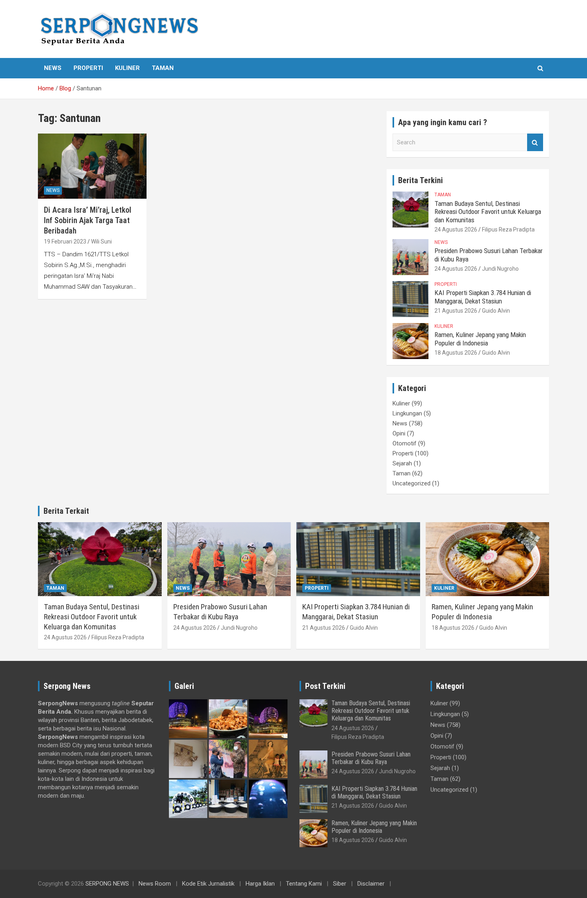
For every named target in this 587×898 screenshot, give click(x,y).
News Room (155, 883)
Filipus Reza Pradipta (508, 229)
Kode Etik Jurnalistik (208, 883)
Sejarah (402, 463)
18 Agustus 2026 (455, 352)
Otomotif (404, 443)
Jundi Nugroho (500, 268)
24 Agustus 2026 (455, 229)
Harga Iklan (260, 883)
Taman (163, 68)
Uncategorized (411, 483)
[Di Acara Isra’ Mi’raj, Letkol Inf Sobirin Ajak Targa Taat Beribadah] (92, 166)
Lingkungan (407, 413)
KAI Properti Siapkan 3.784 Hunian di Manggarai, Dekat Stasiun (482, 297)
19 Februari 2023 (65, 241)
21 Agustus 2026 (455, 310)
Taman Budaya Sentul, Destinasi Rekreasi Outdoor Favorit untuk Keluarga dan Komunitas (487, 212)
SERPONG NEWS (107, 883)
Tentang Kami (304, 883)
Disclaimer (371, 883)
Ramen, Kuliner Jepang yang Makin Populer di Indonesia (480, 339)
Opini (399, 433)
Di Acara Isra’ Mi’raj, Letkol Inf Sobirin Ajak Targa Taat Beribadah (87, 220)
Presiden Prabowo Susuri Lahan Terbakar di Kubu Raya (220, 611)
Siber (339, 883)
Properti (88, 68)
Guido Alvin (496, 310)
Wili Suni (101, 241)
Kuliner (127, 68)
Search (535, 143)
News (52, 68)
